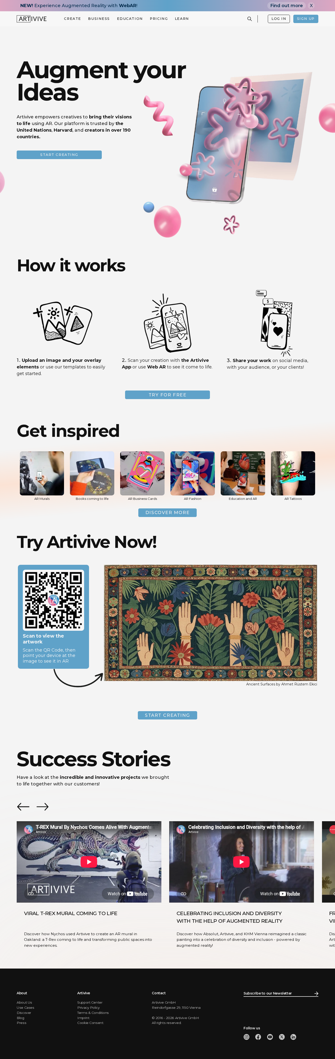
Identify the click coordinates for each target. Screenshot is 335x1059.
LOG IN (278, 19)
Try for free (168, 395)
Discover (24, 1013)
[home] (31, 19)
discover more (167, 512)
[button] (73, 18)
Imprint (83, 1018)
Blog (20, 1018)
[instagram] (246, 1037)
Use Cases (25, 1007)
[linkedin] (293, 1037)
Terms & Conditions (93, 1013)
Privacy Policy (88, 1007)
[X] (282, 1037)
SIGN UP (306, 19)
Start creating (59, 154)
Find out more (286, 5)
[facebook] (258, 1037)
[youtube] (270, 1037)
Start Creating (167, 715)
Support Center (89, 1002)
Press (21, 1023)
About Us (24, 1002)
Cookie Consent (90, 1023)
